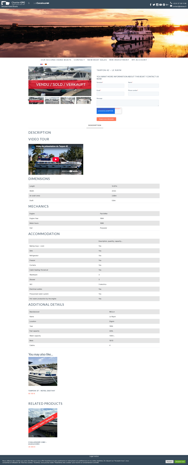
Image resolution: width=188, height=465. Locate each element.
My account (139, 60)
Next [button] (91, 100)
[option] (59, 81)
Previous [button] (29, 100)
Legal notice (94, 456)
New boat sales (97, 60)
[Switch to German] (46, 64)
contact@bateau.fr (178, 6)
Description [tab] (94, 125)
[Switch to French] (41, 64)
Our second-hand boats (56, 60)
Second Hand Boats (9, 6)
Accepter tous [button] (180, 461)
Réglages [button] (169, 461)
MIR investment (119, 60)
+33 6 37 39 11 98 (178, 3)
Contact (79, 60)
